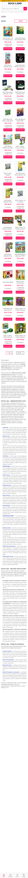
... (14, 353)
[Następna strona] (22, 352)
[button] (25, 8)
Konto (17, 876)
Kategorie (10, 876)
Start (4, 876)
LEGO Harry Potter (8, 516)
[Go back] (2, 3)
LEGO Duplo (6, 466)
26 (18, 353)
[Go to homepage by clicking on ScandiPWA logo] (15, 3)
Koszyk (23, 876)
